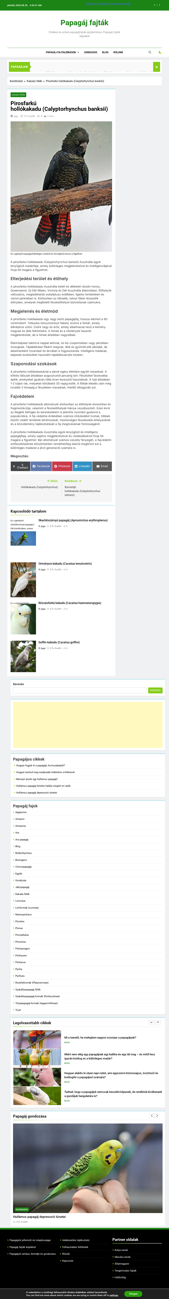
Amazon (19, 819)
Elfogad (133, 1293)
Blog (105, 52)
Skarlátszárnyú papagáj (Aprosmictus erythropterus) (73, 520)
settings (114, 1295)
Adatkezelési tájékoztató (76, 1240)
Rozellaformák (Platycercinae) (32, 982)
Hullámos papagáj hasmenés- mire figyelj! (42, 1217)
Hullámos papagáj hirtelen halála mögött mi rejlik (115, 3)
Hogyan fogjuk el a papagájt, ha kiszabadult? (40, 765)
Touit (18, 1010)
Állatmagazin (122, 1263)
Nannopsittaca (23, 914)
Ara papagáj (21, 839)
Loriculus (20, 900)
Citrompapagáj (23, 866)
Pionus (19, 928)
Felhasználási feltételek (75, 1247)
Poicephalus (22, 934)
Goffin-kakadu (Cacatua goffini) (59, 642)
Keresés (18, 684)
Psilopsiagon (22, 948)
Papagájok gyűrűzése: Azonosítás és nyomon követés (98, 1093)
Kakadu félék (18, 94)
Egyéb (18, 873)
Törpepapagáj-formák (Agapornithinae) (36, 1003)
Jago (16, 116)
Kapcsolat (67, 1260)
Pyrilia (18, 969)
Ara (17, 832)
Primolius (20, 941)
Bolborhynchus (23, 853)
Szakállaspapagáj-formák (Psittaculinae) (37, 996)
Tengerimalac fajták (125, 1270)
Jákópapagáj (22, 887)
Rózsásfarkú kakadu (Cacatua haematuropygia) (69, 603)
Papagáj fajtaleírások (61, 52)
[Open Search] (150, 52)
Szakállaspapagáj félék (28, 989)
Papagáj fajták (84, 22)
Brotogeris (21, 860)
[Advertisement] (88, 725)
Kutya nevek (121, 1250)
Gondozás (90, 52)
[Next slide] (159, 5)
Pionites (19, 921)
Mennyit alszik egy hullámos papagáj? (37, 779)
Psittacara (21, 955)
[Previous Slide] (154, 5)
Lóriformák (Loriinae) (27, 907)
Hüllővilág (120, 1277)
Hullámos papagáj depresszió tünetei (36, 792)
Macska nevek (123, 1257)
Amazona (20, 825)
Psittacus (20, 962)
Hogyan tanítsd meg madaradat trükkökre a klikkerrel (45, 772)
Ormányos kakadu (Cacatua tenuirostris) (65, 563)
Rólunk (118, 52)
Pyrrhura (19, 975)
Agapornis (21, 812)
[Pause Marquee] (156, 67)
